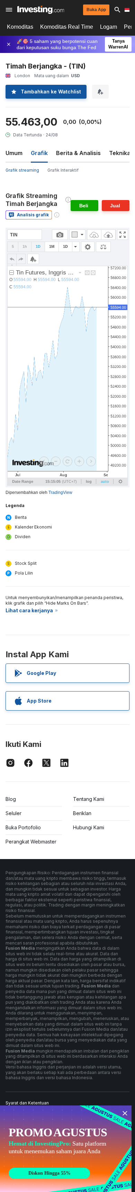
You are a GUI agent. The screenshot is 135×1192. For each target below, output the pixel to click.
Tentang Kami (88, 799)
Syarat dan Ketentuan (27, 1102)
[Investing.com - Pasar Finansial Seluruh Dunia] (40, 10)
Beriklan (82, 813)
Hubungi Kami (88, 827)
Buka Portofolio (23, 827)
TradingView (60, 492)
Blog (11, 799)
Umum (14, 153)
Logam (108, 27)
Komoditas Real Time (66, 27)
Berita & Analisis (78, 153)
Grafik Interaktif (63, 170)
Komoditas (20, 27)
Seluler (13, 813)
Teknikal (120, 153)
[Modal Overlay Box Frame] (66, 1148)
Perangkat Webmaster (31, 842)
